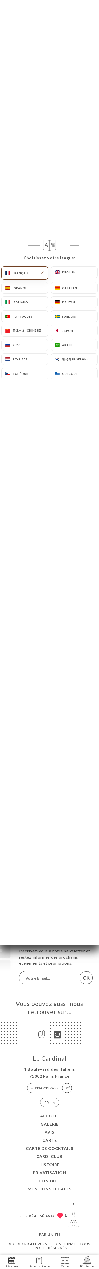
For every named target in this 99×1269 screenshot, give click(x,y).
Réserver (11, 1266)
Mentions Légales (50, 1188)
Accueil (49, 1115)
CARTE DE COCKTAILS (49, 1148)
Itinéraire (87, 1266)
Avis (49, 1132)
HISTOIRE (49, 1164)
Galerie (50, 1123)
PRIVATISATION (49, 1172)
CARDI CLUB (49, 1156)
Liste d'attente (39, 1266)
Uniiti (54, 1234)
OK (86, 978)
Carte (49, 1140)
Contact (50, 1180)
